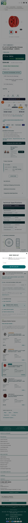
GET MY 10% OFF (14, 267)
